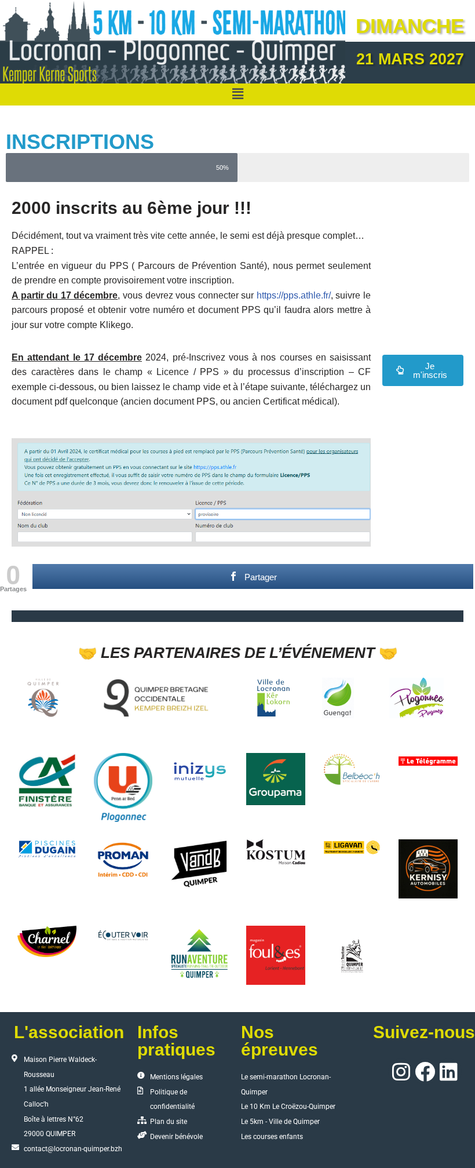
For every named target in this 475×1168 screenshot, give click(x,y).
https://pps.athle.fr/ (294, 295)
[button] (237, 94)
